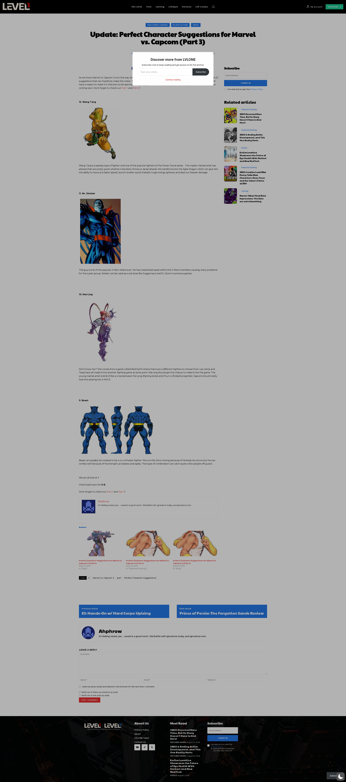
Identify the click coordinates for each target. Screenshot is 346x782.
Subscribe (201, 72)
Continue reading (173, 79)
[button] (341, 777)
